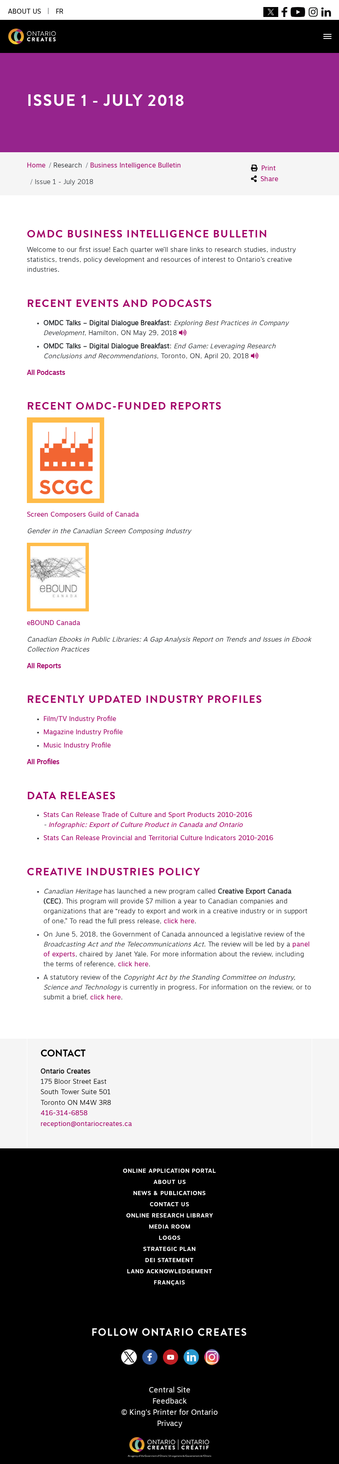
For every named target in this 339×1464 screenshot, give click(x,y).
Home (36, 165)
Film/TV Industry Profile (79, 719)
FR (59, 11)
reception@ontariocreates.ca (86, 1124)
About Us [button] (24, 11)
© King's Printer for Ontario (169, 1412)
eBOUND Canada (53, 623)
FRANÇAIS (169, 1283)
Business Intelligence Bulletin (135, 165)
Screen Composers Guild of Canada (83, 514)
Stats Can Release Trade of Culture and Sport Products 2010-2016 (147, 815)
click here (179, 921)
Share (268, 179)
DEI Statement (110, 1260)
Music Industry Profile (77, 745)
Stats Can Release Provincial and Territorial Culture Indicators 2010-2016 (158, 838)
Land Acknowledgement (119, 1272)
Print (267, 168)
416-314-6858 (64, 1113)
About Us (169, 1182)
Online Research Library (119, 1216)
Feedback (170, 1401)
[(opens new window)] (270, 11)
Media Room (170, 1227)
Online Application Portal (121, 1171)
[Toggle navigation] (323, 36)
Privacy (169, 1424)
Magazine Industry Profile (83, 732)
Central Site (170, 1390)
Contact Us (169, 1205)
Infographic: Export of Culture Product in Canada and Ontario (145, 825)
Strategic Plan (169, 1249)
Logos (170, 1238)
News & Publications (169, 1193)
